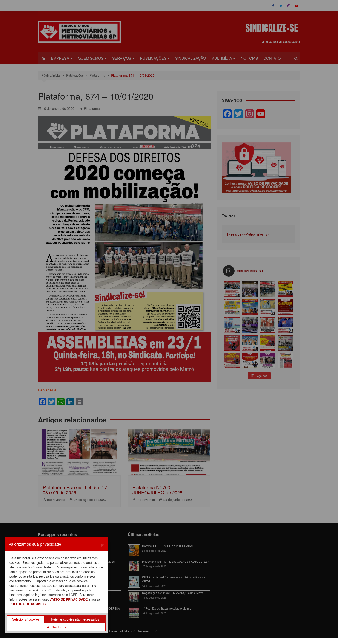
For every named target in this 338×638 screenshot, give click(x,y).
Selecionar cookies (26, 619)
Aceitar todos (56, 627)
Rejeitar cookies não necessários (75, 619)
